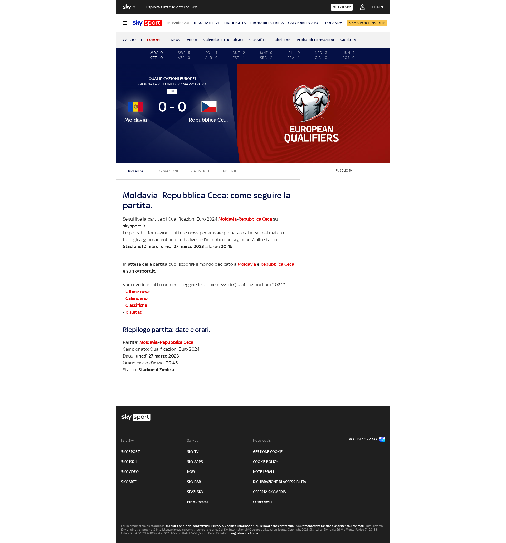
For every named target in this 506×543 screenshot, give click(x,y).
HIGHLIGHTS (235, 23)
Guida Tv (348, 40)
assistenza (342, 526)
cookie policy (265, 462)
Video (192, 40)
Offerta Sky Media (269, 492)
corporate (263, 502)
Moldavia (227, 219)
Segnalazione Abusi (244, 533)
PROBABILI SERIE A (267, 23)
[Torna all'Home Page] (147, 23)
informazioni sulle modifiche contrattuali (266, 526)
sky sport (130, 452)
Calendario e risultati (223, 40)
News (176, 40)
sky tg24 (129, 462)
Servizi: (192, 440)
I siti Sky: (127, 440)
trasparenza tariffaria (318, 526)
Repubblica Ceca (255, 219)
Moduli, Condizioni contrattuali (188, 526)
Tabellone (281, 40)
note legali (263, 472)
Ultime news (137, 291)
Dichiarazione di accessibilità (279, 482)
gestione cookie (268, 452)
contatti (358, 526)
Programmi (197, 502)
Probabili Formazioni (315, 40)
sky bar (194, 482)
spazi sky (195, 492)
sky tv (192, 452)
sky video (130, 472)
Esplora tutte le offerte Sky (171, 7)
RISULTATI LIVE (207, 23)
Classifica (258, 40)
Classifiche (136, 305)
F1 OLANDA (332, 23)
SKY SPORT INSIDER (367, 23)
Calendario (136, 298)
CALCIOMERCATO (303, 23)
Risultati (134, 312)
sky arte (129, 482)
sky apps (195, 462)
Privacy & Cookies (223, 526)
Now (191, 472)
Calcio (129, 40)
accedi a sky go (363, 439)
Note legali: (262, 440)
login (377, 7)
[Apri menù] (125, 23)
